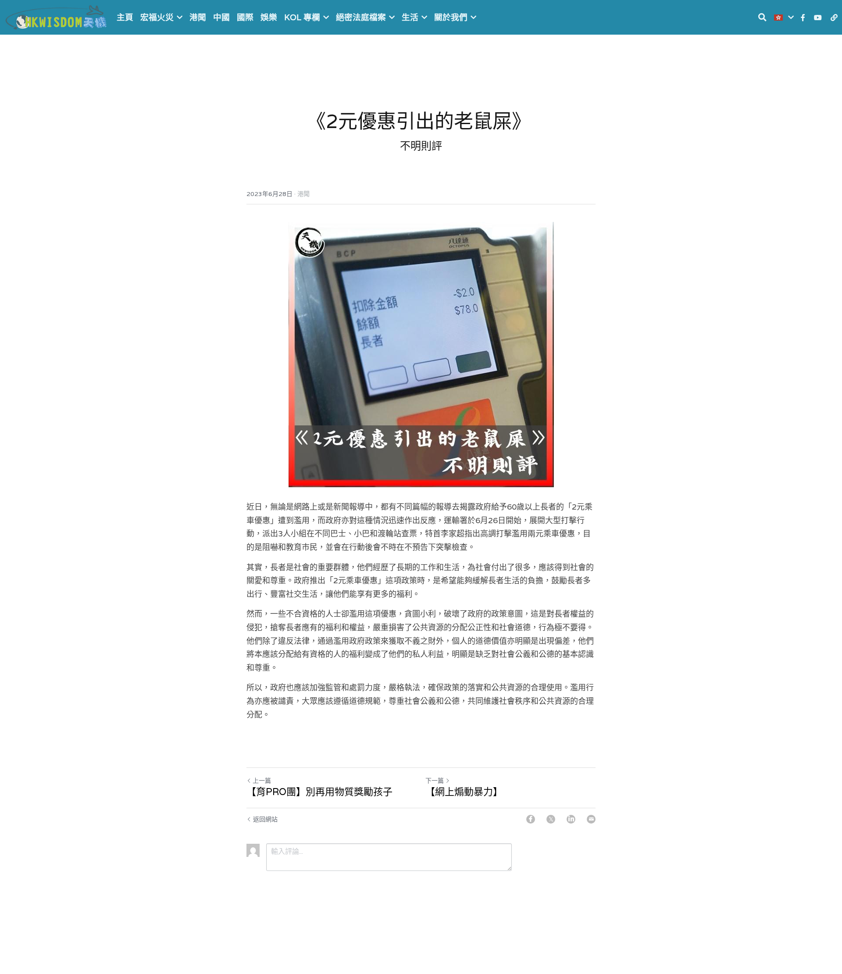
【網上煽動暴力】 (464, 792)
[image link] (57, 16)
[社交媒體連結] (803, 17)
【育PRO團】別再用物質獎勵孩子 (319, 792)
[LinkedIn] (571, 819)
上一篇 (262, 781)
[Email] (591, 819)
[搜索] (762, 17)
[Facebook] (530, 819)
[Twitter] (550, 819)
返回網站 (265, 819)
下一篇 (434, 781)
